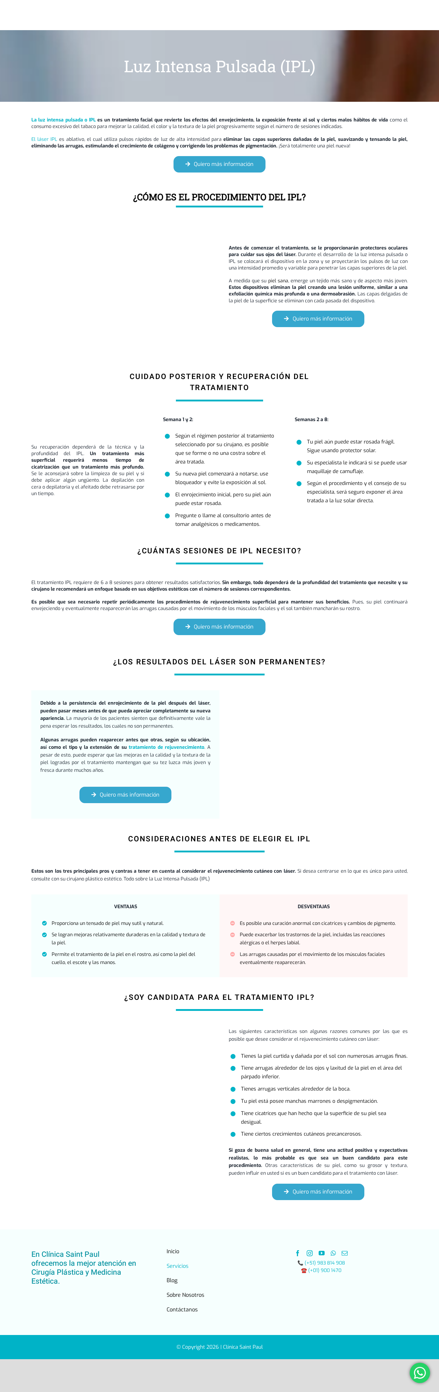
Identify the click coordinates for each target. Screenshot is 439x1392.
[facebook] (298, 1253)
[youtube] (322, 1253)
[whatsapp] (333, 1253)
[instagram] (310, 1253)
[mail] (345, 1253)
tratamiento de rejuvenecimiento (166, 747)
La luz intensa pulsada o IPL (63, 120)
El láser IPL (44, 139)
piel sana (278, 281)
